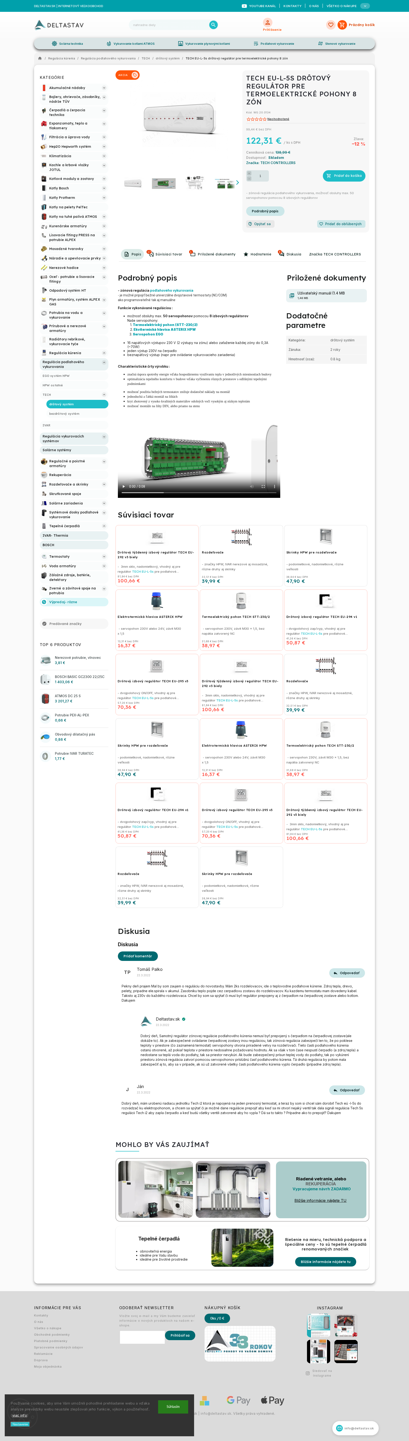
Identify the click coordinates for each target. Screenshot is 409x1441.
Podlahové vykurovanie (273, 43)
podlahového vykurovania (172, 290)
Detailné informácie (265, 211)
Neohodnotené (278, 119)
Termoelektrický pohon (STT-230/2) (165, 325)
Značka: (271, 163)
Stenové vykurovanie (337, 43)
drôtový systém (342, 340)
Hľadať (213, 25)
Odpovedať (349, 973)
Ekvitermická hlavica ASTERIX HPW (164, 329)
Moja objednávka (48, 1366)
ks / (217, 1318)
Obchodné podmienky (52, 1334)
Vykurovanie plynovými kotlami (204, 43)
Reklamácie (43, 1354)
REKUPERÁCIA (321, 1184)
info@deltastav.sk (216, 1413)
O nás (314, 6)
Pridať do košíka (348, 176)
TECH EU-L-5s (143, 571)
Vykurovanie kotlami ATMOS (130, 43)
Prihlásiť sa (180, 1335)
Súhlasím (173, 1406)
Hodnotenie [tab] (261, 254)
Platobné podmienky (50, 1341)
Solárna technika (67, 43)
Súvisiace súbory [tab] (191, 252)
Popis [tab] (136, 254)
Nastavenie (20, 1424)
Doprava (41, 1360)
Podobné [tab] (149, 252)
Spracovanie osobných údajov (58, 1347)
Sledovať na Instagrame (322, 1373)
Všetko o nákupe (48, 1328)
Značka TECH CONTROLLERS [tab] (335, 254)
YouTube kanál (262, 6)
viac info (19, 1415)
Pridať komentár (138, 956)
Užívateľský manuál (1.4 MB (321, 295)
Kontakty (293, 6)
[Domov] (41, 58)
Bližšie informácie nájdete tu (326, 1262)
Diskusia (290, 253)
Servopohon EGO (148, 334)
